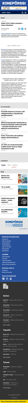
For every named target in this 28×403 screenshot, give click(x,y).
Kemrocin (4, 49)
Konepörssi (5, 239)
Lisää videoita (23, 228)
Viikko (9, 165)
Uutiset (4, 12)
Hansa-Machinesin (6, 33)
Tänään (3, 165)
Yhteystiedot (5, 249)
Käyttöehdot (5, 250)
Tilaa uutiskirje (6, 256)
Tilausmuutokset (6, 260)
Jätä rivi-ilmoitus (6, 247)
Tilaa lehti (4, 258)
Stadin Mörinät (6, 243)
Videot (8, 12)
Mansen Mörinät (6, 241)
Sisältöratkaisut (6, 245)
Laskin (3, 60)
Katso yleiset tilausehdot (9, 264)
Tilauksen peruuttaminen (8, 262)
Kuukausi (15, 165)
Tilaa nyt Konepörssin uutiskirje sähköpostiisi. (14, 401)
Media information (7, 272)
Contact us (5, 270)
